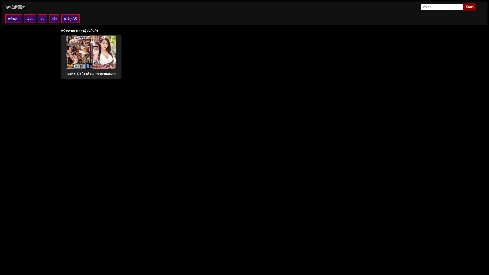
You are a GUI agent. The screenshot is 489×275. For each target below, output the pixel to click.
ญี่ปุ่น (30, 18)
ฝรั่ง (54, 18)
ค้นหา (470, 7)
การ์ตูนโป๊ (70, 18)
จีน (43, 18)
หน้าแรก (13, 18)
